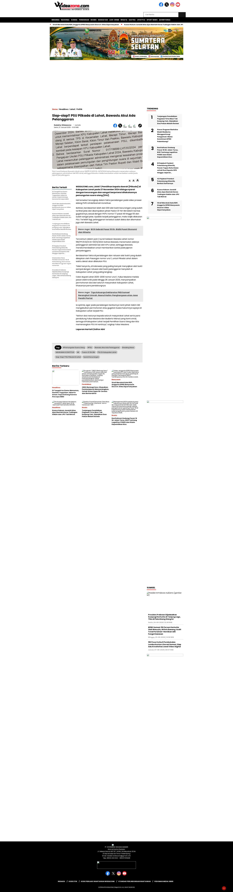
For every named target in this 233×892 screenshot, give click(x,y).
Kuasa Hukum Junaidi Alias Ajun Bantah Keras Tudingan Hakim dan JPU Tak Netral (158, 25)
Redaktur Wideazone (62, 125)
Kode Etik (73, 881)
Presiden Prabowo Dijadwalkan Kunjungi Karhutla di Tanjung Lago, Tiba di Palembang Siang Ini (164, 616)
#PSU (89, 347)
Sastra (132, 20)
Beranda (55, 20)
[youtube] (178, 6)
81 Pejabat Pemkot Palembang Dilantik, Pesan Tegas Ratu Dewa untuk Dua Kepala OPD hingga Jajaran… (167, 168)
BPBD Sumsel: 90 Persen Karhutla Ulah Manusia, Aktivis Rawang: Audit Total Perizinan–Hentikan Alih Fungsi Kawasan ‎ (164, 630)
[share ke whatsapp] (125, 127)
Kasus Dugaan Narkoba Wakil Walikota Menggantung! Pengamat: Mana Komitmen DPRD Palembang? (167, 135)
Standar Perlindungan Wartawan (134, 881)
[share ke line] (135, 127)
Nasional (65, 20)
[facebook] (161, 6)
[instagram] (172, 6)
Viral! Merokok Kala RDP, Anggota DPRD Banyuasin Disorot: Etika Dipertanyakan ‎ (86, 25)
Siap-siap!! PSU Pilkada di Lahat (68, 357)
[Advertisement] (116, 86)
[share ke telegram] (130, 127)
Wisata (124, 20)
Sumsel (74, 20)
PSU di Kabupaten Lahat (107, 352)
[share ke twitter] (120, 127)
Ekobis (93, 20)
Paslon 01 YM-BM (88, 352)
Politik (79, 109)
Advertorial (165, 20)
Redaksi (61, 881)
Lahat (72, 109)
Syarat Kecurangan (91, 357)
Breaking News (128, 347)
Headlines (63, 109)
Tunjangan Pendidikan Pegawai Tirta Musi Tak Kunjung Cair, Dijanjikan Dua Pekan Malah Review (168, 120)
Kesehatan (103, 20)
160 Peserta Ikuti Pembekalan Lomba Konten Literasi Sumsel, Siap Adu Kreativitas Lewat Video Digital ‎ (164, 644)
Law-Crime (114, 20)
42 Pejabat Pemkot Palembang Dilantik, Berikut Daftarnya (166, 181)
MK (78, 352)
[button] (129, 180)
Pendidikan (84, 20)
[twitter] (167, 6)
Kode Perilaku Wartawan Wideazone (98, 881)
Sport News (152, 20)
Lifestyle (141, 20)
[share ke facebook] (115, 127)
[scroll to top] (224, 888)
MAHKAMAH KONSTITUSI (65, 352)
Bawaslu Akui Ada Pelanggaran (107, 347)
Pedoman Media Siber (163, 881)
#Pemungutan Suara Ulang (74, 347)
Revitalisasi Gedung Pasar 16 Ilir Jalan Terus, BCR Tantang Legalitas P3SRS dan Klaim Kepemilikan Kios (167, 152)
